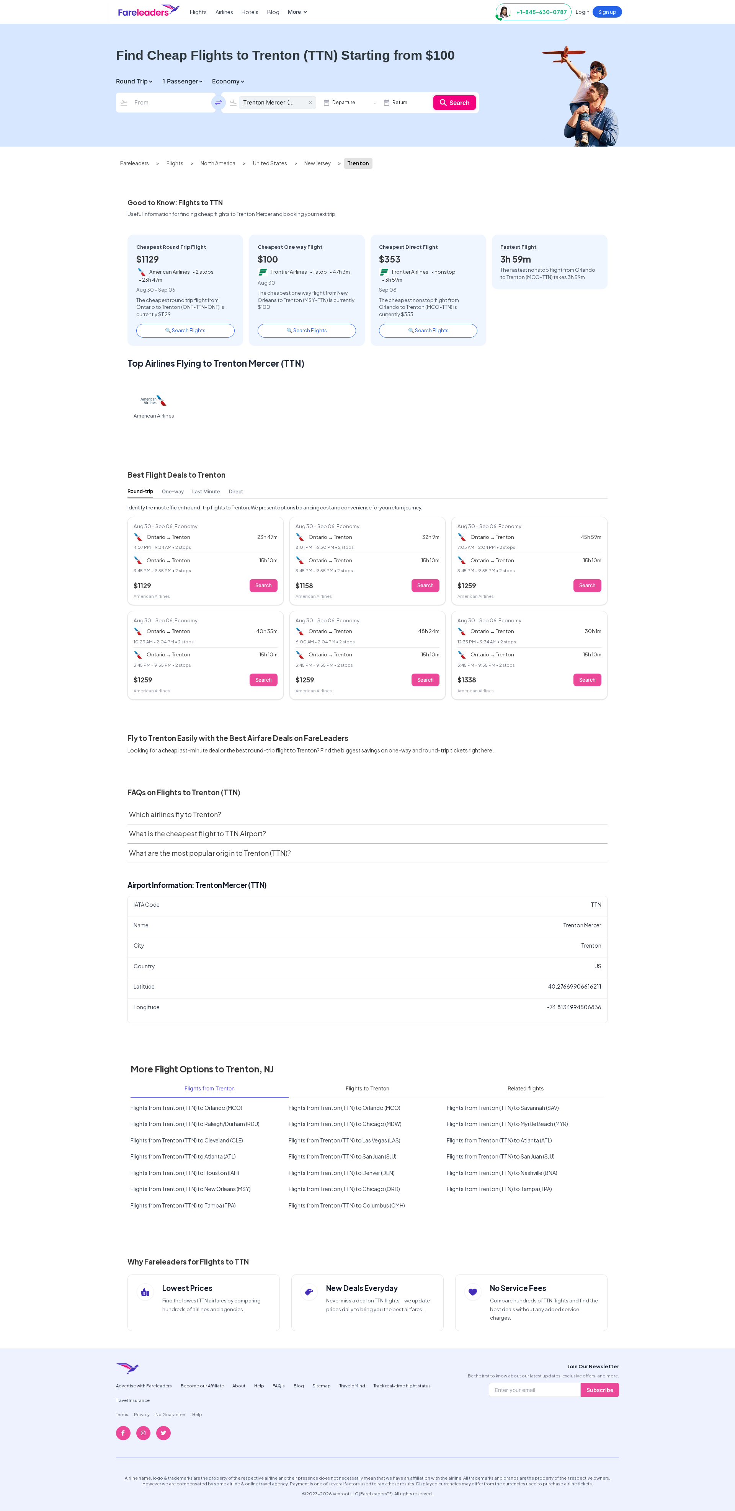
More (294, 11)
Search (459, 102)
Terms (122, 1414)
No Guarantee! (170, 1414)
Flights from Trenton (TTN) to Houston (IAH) (185, 1172)
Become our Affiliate (202, 1385)
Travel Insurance (133, 1400)
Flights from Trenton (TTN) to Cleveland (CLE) (187, 1140)
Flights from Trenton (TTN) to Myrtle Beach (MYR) (507, 1123)
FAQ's (279, 1385)
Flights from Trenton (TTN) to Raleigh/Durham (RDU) (195, 1123)
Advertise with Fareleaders (144, 1385)
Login (583, 11)
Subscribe (599, 1390)
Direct (236, 491)
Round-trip (140, 491)
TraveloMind (352, 1385)
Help (259, 1385)
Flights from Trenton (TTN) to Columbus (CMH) (347, 1205)
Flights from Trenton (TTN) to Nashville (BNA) (502, 1172)
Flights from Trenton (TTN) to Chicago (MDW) (345, 1123)
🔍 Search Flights (185, 330)
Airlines (224, 11)
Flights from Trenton (210, 1088)
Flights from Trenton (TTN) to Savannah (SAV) (503, 1107)
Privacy (142, 1414)
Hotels (250, 11)
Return (399, 102)
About (238, 1385)
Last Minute (206, 491)
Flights (198, 11)
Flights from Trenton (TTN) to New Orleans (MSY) (191, 1188)
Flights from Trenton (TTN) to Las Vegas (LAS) (344, 1140)
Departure (343, 102)
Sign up (607, 11)
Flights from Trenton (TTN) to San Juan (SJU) (343, 1156)
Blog (273, 11)
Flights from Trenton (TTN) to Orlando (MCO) (186, 1107)
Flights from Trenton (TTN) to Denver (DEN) (342, 1172)
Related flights (526, 1088)
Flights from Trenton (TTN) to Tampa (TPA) (499, 1188)
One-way (173, 491)
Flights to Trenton (367, 1088)
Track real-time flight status (402, 1385)
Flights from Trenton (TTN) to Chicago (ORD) (344, 1188)
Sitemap (321, 1385)
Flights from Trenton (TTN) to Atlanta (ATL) (499, 1140)
